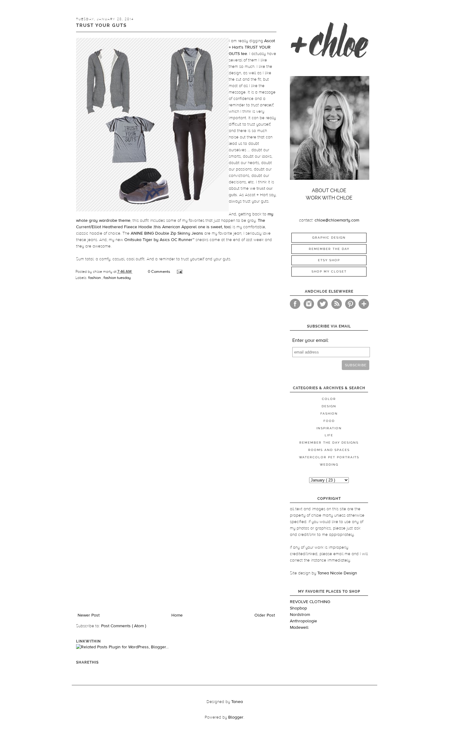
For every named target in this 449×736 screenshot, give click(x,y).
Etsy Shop (329, 260)
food (329, 421)
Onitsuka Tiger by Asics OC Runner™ (159, 240)
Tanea (237, 702)
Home (177, 615)
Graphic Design (329, 237)
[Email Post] (179, 271)
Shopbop (298, 608)
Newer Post (89, 615)
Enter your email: (310, 340)
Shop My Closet (329, 271)
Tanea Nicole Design (337, 573)
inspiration (329, 428)
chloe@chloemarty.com (337, 220)
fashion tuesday (117, 277)
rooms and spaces (329, 450)
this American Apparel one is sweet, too (192, 227)
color (329, 399)
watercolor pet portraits (329, 457)
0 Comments (159, 271)
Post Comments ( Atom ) (123, 626)
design (329, 406)
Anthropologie (303, 621)
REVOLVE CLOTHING (310, 602)
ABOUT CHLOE (329, 190)
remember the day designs (329, 442)
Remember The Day (329, 249)
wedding (329, 464)
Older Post (264, 615)
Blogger (235, 717)
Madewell (299, 627)
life (329, 435)
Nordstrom (300, 614)
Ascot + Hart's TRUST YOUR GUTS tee (252, 47)
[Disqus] (176, 371)
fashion (95, 277)
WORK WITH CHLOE (329, 198)
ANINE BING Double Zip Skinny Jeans (167, 233)
